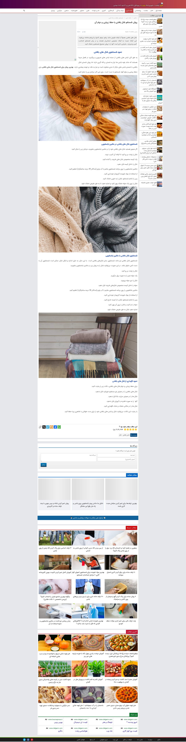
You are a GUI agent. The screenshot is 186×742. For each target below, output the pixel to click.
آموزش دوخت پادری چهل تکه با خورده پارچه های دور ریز (88, 655)
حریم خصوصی (104, 740)
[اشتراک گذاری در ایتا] (51, 427)
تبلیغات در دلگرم (127, 740)
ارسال (43, 465)
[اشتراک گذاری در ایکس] (44, 427)
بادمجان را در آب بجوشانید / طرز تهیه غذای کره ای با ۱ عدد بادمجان (88, 706)
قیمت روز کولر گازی (130, 731)
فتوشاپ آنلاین (80, 740)
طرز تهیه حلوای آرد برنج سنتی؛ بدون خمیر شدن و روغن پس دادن (121, 706)
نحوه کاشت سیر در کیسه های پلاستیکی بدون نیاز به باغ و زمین (55, 681)
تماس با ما (140, 740)
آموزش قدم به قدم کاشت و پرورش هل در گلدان (88, 680)
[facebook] (28, 739)
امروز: (161, 5)
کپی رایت (115, 740)
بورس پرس (58, 722)
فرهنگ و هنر (107, 722)
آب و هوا (92, 740)
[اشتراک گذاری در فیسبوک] (55, 427)
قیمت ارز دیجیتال (80, 722)
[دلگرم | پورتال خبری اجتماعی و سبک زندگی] (160, 4)
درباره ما (150, 740)
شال (120, 435)
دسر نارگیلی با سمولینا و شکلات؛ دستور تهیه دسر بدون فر (55, 706)
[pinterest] (32, 739)
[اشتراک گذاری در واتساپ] (59, 427)
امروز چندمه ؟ (132, 722)
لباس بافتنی (126, 435)
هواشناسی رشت (81, 731)
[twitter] (24, 739)
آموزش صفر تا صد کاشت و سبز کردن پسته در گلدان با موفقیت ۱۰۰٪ (121, 680)
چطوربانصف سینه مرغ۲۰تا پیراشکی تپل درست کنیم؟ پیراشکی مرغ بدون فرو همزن (121, 655)
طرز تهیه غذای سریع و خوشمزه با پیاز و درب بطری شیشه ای (54, 655)
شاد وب (109, 731)
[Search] (24, 10)
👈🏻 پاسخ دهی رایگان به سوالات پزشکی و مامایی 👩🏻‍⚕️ (87, 518)
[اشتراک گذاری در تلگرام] (47, 427)
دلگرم (60, 731)
